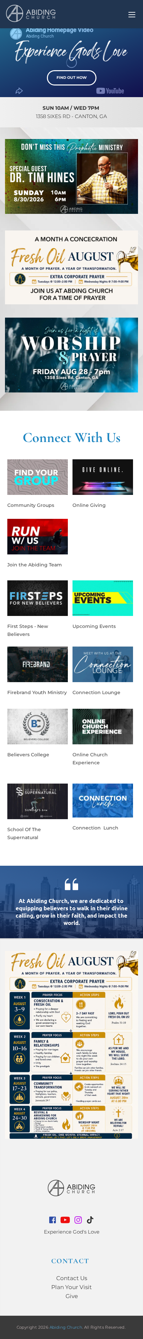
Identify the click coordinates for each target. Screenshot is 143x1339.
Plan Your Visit (71, 1287)
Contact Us (71, 1278)
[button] (131, 14)
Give (72, 1296)
